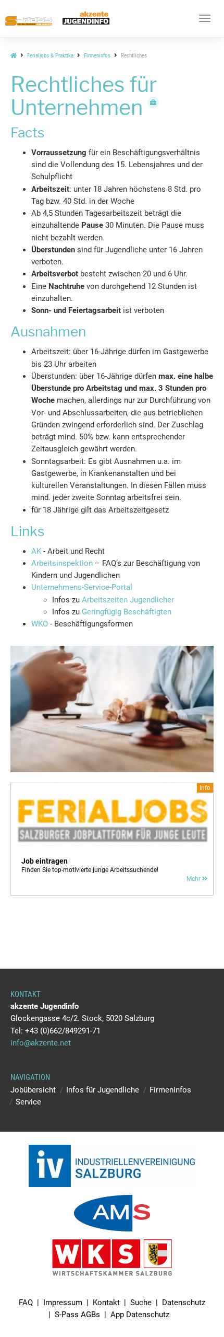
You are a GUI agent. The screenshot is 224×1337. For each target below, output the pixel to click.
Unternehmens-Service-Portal (81, 587)
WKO (40, 624)
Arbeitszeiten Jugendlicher (128, 599)
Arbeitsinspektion (62, 563)
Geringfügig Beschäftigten (126, 612)
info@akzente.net (40, 1043)
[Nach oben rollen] (191, 1304)
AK (37, 551)
